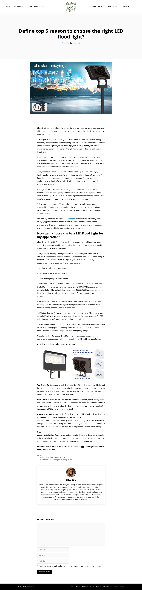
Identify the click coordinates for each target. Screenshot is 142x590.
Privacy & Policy (119, 587)
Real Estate (112, 7)
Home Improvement (36, 7)
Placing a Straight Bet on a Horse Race (52, 457)
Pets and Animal (96, 7)
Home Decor (18, 7)
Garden (126, 7)
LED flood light (69, 219)
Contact (98, 587)
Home (8, 7)
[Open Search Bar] (135, 7)
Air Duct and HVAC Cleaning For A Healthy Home (56, 460)
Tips (41, 455)
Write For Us (107, 587)
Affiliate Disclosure (88, 587)
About (78, 587)
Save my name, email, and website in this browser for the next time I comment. (71, 566)
